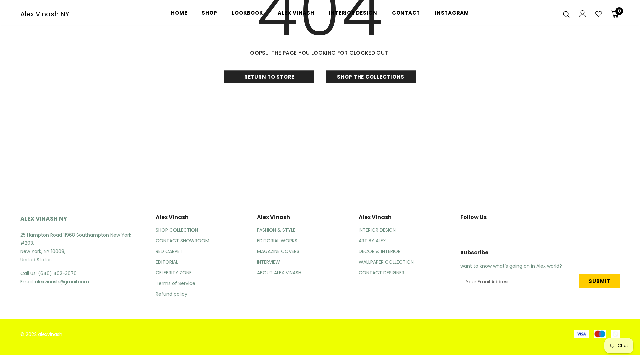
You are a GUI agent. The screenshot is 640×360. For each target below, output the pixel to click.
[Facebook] (462, 232)
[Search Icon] (566, 14)
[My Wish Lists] (598, 14)
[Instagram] (477, 232)
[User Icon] (582, 13)
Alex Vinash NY (44, 14)
